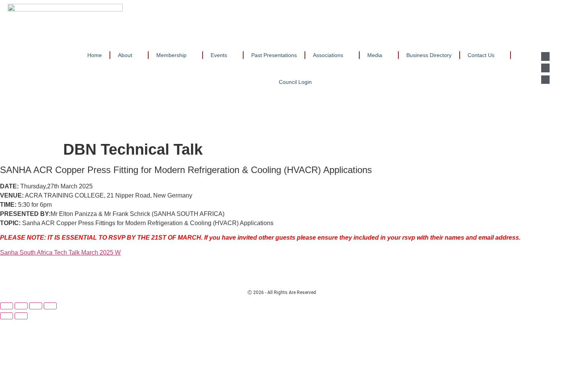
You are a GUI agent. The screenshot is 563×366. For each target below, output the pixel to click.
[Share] (35, 305)
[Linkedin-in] (545, 56)
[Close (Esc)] (50, 305)
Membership (171, 55)
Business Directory (429, 55)
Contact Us (481, 55)
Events (219, 55)
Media (374, 55)
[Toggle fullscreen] (21, 305)
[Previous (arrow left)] (6, 315)
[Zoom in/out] (6, 305)
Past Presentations (274, 55)
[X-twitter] (545, 79)
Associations (328, 55)
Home (94, 55)
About (125, 55)
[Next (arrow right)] (21, 315)
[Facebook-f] (545, 68)
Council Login (295, 82)
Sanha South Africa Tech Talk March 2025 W (60, 252)
